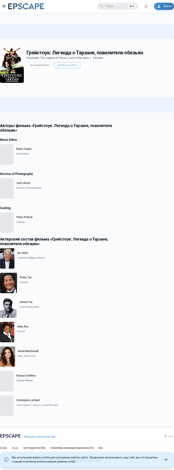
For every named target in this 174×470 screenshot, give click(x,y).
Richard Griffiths (26, 375)
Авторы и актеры (67, 65)
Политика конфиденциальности (71, 448)
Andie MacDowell (28, 351)
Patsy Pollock (24, 217)
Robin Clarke (23, 149)
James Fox (25, 302)
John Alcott (23, 183)
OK (166, 459)
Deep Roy (22, 326)
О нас (3, 448)
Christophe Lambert (28, 400)
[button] (4, 6)
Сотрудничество (34, 448)
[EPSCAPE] (26, 6)
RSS (101, 448)
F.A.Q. (15, 448)
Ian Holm (22, 253)
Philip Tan (26, 277)
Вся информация (39, 65)
